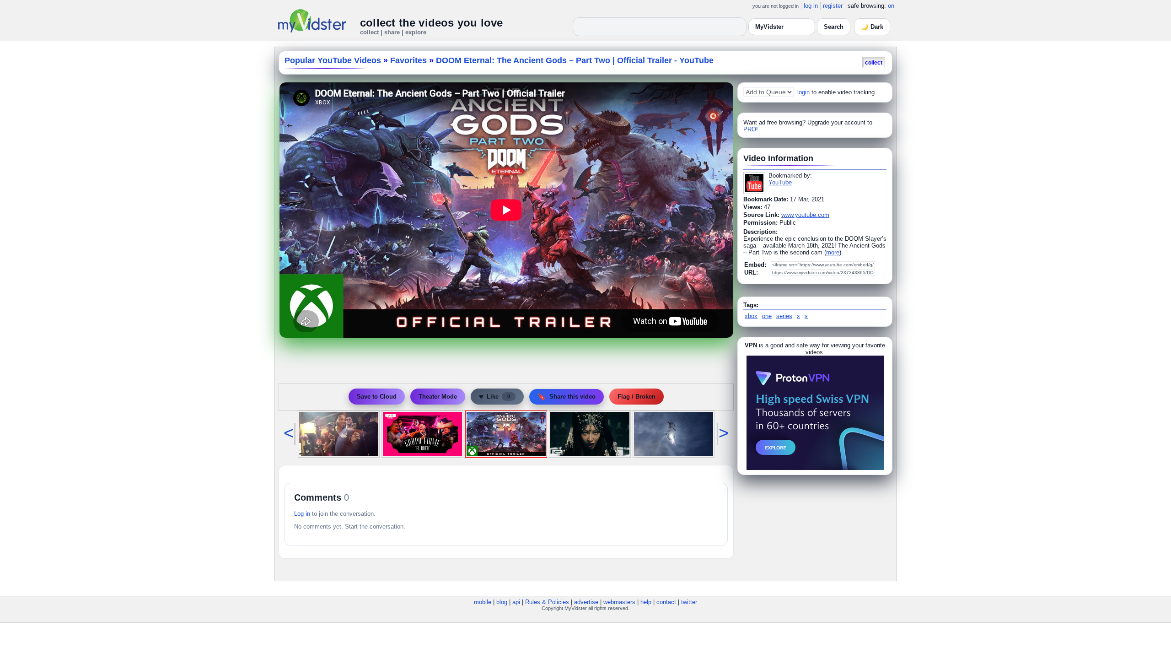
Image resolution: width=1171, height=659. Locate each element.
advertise (586, 602)
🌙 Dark (872, 26)
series (784, 316)
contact (666, 602)
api (516, 602)
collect (873, 62)
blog (501, 602)
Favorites (408, 60)
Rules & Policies (547, 602)
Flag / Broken (636, 396)
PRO (749, 129)
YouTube (780, 182)
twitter (689, 602)
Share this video (566, 396)
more (832, 252)
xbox (751, 316)
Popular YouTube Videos (333, 60)
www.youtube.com (805, 214)
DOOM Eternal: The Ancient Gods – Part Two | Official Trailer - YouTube (575, 60)
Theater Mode (438, 396)
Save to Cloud (377, 396)
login (803, 92)
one (767, 316)
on (891, 5)
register (833, 5)
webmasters (619, 602)
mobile (482, 602)
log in (811, 5)
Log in (302, 513)
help (645, 602)
